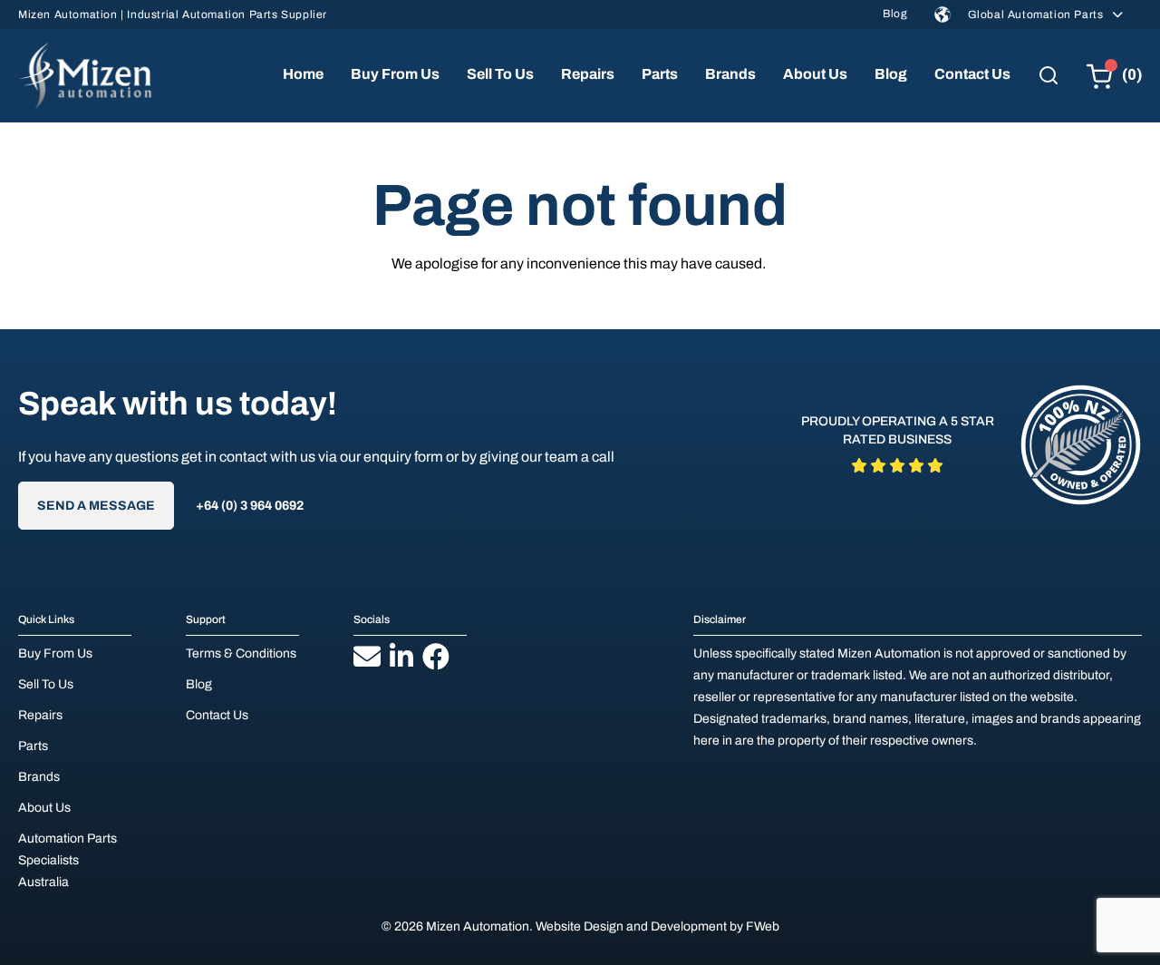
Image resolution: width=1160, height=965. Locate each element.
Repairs (587, 74)
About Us (815, 74)
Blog (895, 13)
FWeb (762, 926)
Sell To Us (500, 74)
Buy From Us (395, 74)
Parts (660, 74)
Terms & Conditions (241, 653)
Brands (730, 74)
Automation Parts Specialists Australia (67, 860)
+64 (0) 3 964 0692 (250, 505)
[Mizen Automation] (85, 76)
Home (303, 74)
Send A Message (96, 505)
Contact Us (972, 74)
